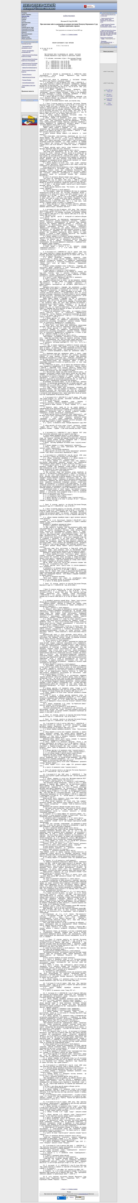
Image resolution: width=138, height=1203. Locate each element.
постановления (110, 20)
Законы (24, 19)
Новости (24, 32)
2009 (112, 32)
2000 (104, 35)
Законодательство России (28, 77)
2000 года (109, 35)
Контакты (25, 35)
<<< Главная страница (71, 34)
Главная (24, 13)
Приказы (24, 24)
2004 (110, 33)
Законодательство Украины (107, 24)
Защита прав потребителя (106, 37)
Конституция (25, 16)
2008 (115, 32)
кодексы (102, 19)
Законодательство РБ (28, 29)
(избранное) (103, 20)
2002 (115, 33)
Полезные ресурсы (27, 34)
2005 (107, 33)
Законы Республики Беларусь (29, 67)
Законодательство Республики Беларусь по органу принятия (29, 64)
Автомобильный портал (28, 82)
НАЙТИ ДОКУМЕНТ (69, 16)
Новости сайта (26, 37)
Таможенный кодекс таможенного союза (27, 47)
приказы (110, 26)
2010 (110, 32)
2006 (104, 33)
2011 (107, 32)
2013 (101, 32)
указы (110, 19)
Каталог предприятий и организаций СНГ (28, 51)
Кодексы (24, 17)
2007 (101, 33)
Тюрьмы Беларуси (26, 74)
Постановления (26, 22)
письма (114, 26)
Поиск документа (27, 38)
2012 (104, 32)
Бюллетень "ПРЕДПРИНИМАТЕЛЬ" (106, 42)
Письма (24, 26)
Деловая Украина (26, 80)
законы (106, 19)
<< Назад (63, 34)
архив (101, 21)
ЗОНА (102, 38)
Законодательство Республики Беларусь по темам (29, 55)
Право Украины (26, 14)
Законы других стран (28, 27)
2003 (112, 33)
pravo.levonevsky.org (83, 1193)
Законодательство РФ (28, 30)
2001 (101, 35)
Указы (24, 21)
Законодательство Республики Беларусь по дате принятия (29, 59)
